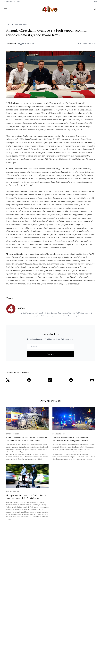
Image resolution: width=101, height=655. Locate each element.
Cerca (95, 1)
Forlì (8, 25)
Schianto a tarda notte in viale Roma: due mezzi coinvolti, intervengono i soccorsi (70, 439)
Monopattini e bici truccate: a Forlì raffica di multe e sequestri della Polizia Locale (26, 496)
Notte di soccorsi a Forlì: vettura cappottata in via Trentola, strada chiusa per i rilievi (26, 439)
